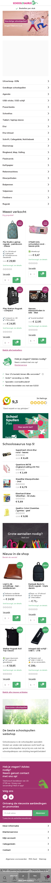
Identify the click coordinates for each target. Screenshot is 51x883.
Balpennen (8, 184)
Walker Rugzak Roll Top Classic (12, 649)
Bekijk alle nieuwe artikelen (15, 692)
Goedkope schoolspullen (14, 87)
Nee (34, 876)
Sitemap (42, 859)
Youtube (11, 797)
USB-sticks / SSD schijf (14, 100)
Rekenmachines (10, 171)
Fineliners (7, 197)
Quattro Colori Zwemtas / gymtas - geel (27, 509)
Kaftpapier (8, 165)
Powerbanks (9, 107)
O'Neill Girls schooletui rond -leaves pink (37, 244)
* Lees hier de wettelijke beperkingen (17, 818)
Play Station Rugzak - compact (12, 309)
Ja (23, 876)
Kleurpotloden (9, 178)
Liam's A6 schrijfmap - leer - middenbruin (11, 586)
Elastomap (8, 146)
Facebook (5, 797)
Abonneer (40, 813)
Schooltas (7, 113)
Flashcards (8, 158)
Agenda (6, 94)
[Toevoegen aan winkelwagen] (17, 280)
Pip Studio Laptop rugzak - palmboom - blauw (12, 244)
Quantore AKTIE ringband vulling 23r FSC (27, 465)
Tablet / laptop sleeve (13, 120)
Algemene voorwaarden (16, 859)
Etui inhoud (8, 133)
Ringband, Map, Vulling (14, 152)
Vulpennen (8, 191)
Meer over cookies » (26, 880)
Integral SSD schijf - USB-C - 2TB (38, 649)
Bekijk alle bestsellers (12, 350)
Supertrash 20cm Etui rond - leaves (26, 451)
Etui (4, 126)
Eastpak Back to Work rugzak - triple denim (38, 586)
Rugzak (6, 204)
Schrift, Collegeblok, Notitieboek (18, 139)
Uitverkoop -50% (11, 81)
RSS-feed (33, 859)
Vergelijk (6, 274)
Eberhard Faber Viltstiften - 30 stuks (25, 494)
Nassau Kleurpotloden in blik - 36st (37, 310)
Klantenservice (21, 365)
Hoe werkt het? (25, 425)
